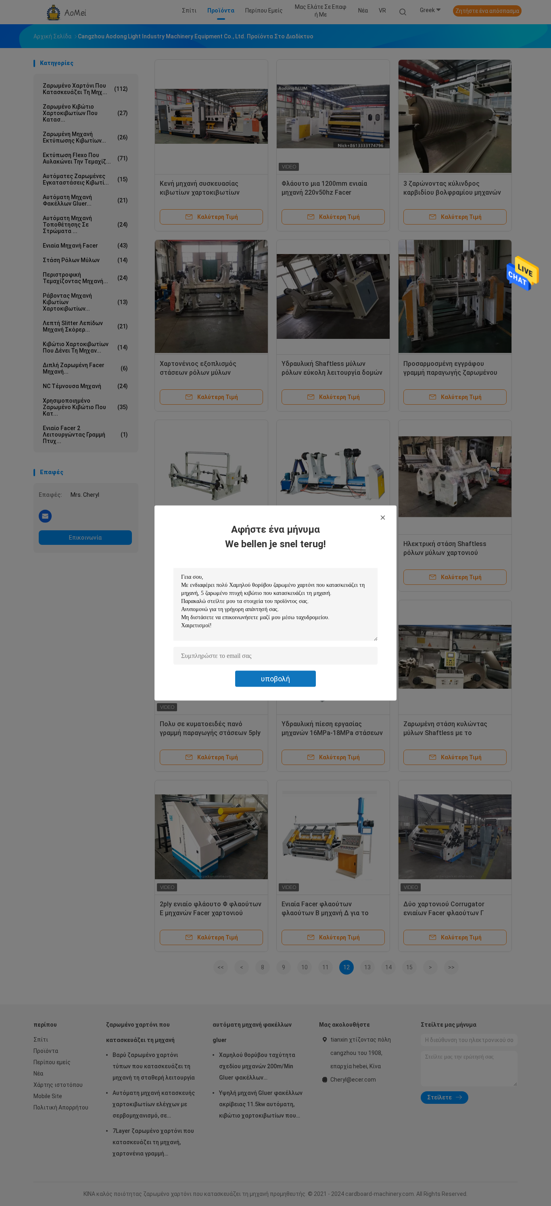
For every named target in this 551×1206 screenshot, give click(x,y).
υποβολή (275, 678)
